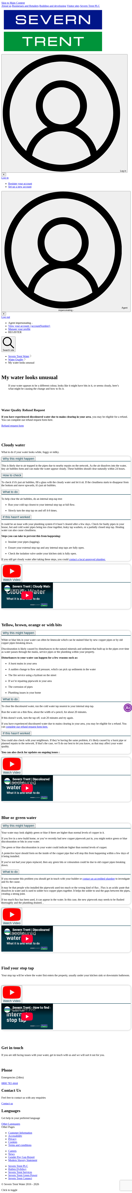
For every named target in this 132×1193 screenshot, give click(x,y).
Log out (5, 317)
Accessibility (15, 1135)
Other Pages (8, 1126)
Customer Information (20, 1132)
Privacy (12, 1138)
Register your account (20, 183)
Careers (12, 1150)
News (11, 1154)
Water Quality (15, 359)
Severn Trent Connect (20, 1178)
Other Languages (10, 1123)
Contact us (7, 1103)
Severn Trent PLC (18, 1166)
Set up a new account (19, 186)
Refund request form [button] (12, 425)
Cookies (12, 1142)
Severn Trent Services (20, 1172)
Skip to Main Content (13, 2)
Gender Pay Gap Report (21, 1157)
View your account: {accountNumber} (29, 326)
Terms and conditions (19, 1145)
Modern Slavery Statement (22, 1160)
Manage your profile (19, 329)
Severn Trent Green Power (22, 1175)
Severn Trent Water (18, 356)
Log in (5, 177)
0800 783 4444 (9, 1083)
